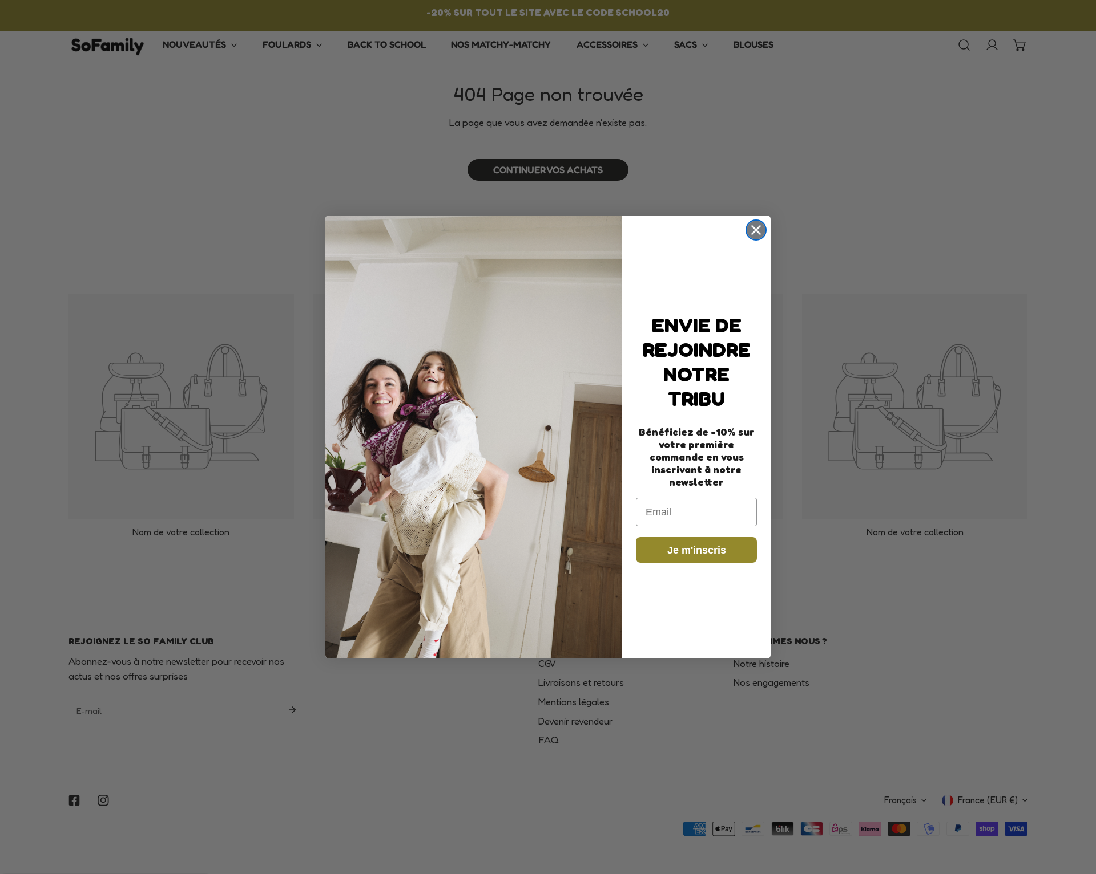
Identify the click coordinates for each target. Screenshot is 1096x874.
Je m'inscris (696, 550)
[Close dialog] (756, 230)
